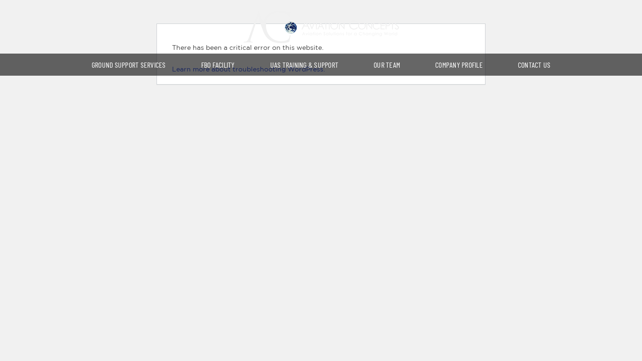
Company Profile (459, 64)
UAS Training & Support (304, 64)
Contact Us (534, 64)
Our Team (387, 64)
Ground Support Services (129, 64)
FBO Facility (218, 64)
